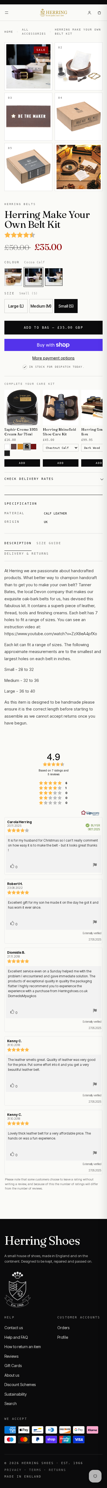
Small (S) (66, 306)
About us (11, 1375)
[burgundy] (33, 446)
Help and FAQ (16, 1337)
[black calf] (54, 277)
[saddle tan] (13, 277)
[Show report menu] (95, 866)
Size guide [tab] (48, 543)
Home (8, 31)
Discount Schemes (20, 1384)
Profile (62, 1337)
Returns (57, 1470)
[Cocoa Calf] (33, 277)
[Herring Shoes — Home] (53, 12)
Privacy (13, 1470)
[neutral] (7, 446)
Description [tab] (18, 543)
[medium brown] (13, 446)
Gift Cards (13, 1365)
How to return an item (22, 1346)
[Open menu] (6, 12)
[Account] (89, 12)
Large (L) (16, 306)
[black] (7, 453)
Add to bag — (53, 328)
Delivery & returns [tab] (26, 553)
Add (22, 462)
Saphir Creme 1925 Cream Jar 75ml (21, 431)
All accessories (34, 31)
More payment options (53, 358)
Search (10, 1403)
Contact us (13, 1327)
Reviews (11, 1356)
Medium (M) (41, 306)
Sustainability (15, 1394)
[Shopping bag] (99, 12)
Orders (63, 1327)
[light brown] (20, 446)
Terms (35, 1470)
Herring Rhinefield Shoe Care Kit (59, 431)
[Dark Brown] (27, 446)
